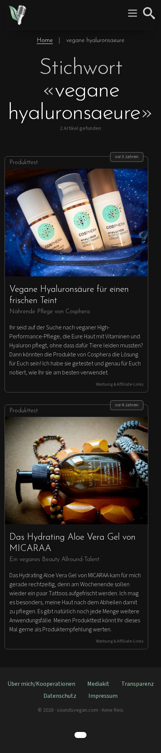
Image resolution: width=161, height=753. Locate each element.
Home (45, 41)
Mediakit (98, 684)
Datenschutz (59, 696)
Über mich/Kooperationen (41, 684)
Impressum (103, 696)
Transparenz (137, 684)
